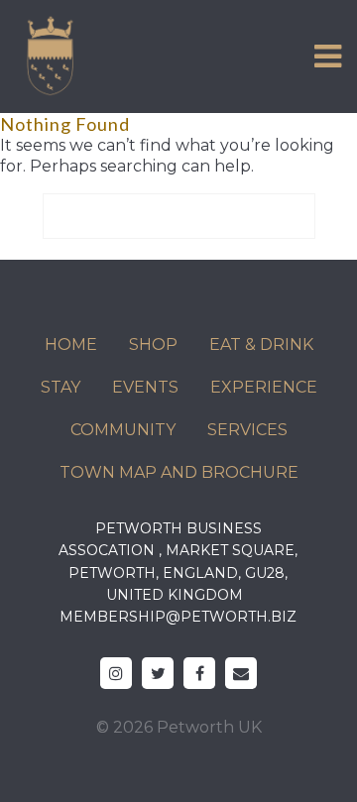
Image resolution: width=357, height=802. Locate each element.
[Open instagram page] (116, 673)
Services (247, 429)
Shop (153, 344)
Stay (60, 387)
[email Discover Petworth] (241, 673)
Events (145, 387)
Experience (263, 387)
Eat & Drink (261, 344)
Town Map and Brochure (179, 472)
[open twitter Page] (158, 673)
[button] (327, 56)
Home (71, 344)
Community (123, 429)
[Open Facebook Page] (199, 673)
